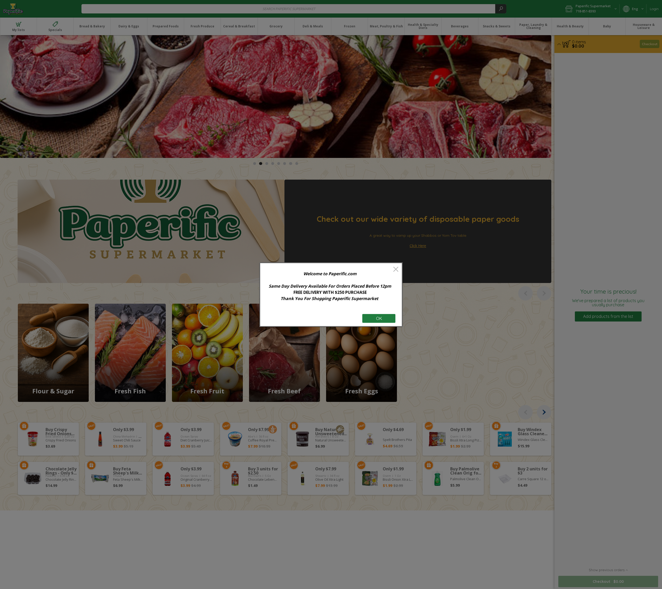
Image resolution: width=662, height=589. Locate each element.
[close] (395, 269)
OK (379, 318)
